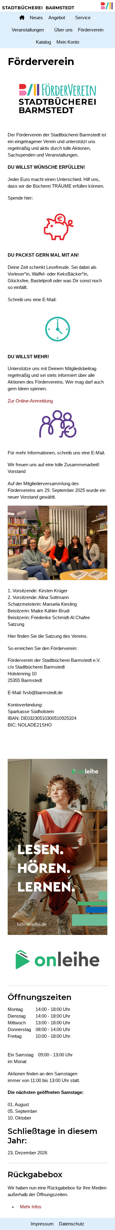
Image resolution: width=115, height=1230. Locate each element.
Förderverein (90, 29)
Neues (36, 17)
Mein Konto (67, 42)
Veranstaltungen (28, 29)
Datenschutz (71, 1223)
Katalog (43, 42)
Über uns (63, 29)
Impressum (42, 1223)
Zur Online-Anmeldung (30, 401)
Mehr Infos (30, 1206)
